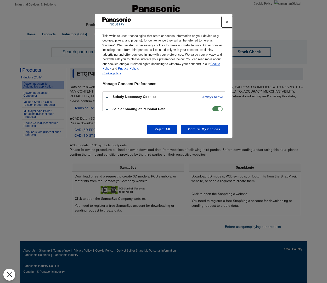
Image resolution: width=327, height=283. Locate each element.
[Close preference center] (227, 22)
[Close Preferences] (9, 275)
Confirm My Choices (204, 129)
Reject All (162, 129)
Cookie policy (111, 73)
